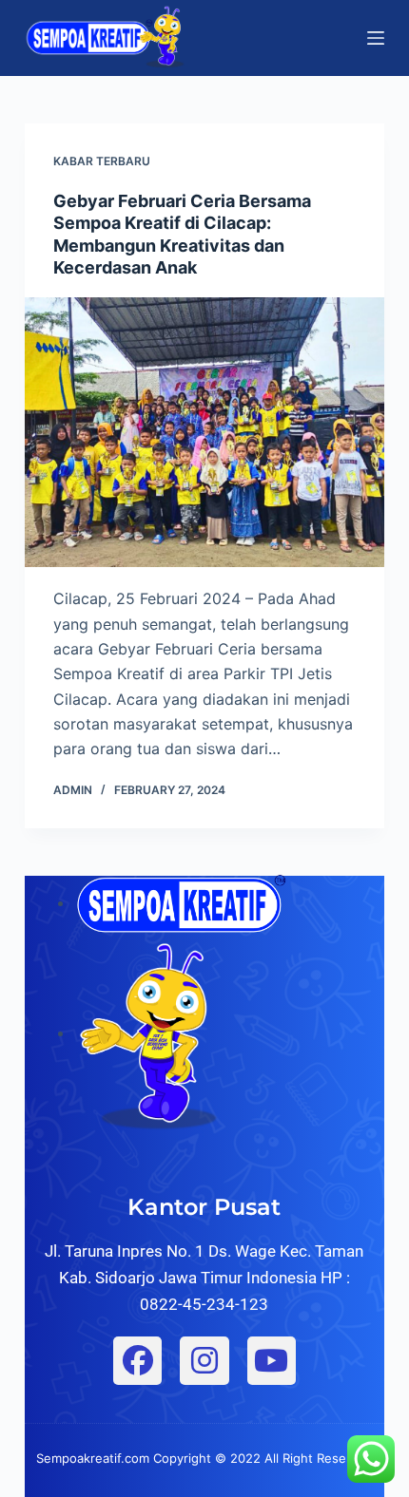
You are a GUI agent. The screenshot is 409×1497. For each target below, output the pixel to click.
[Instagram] (204, 1360)
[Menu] (375, 38)
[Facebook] (137, 1360)
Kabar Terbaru (101, 161)
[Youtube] (271, 1360)
